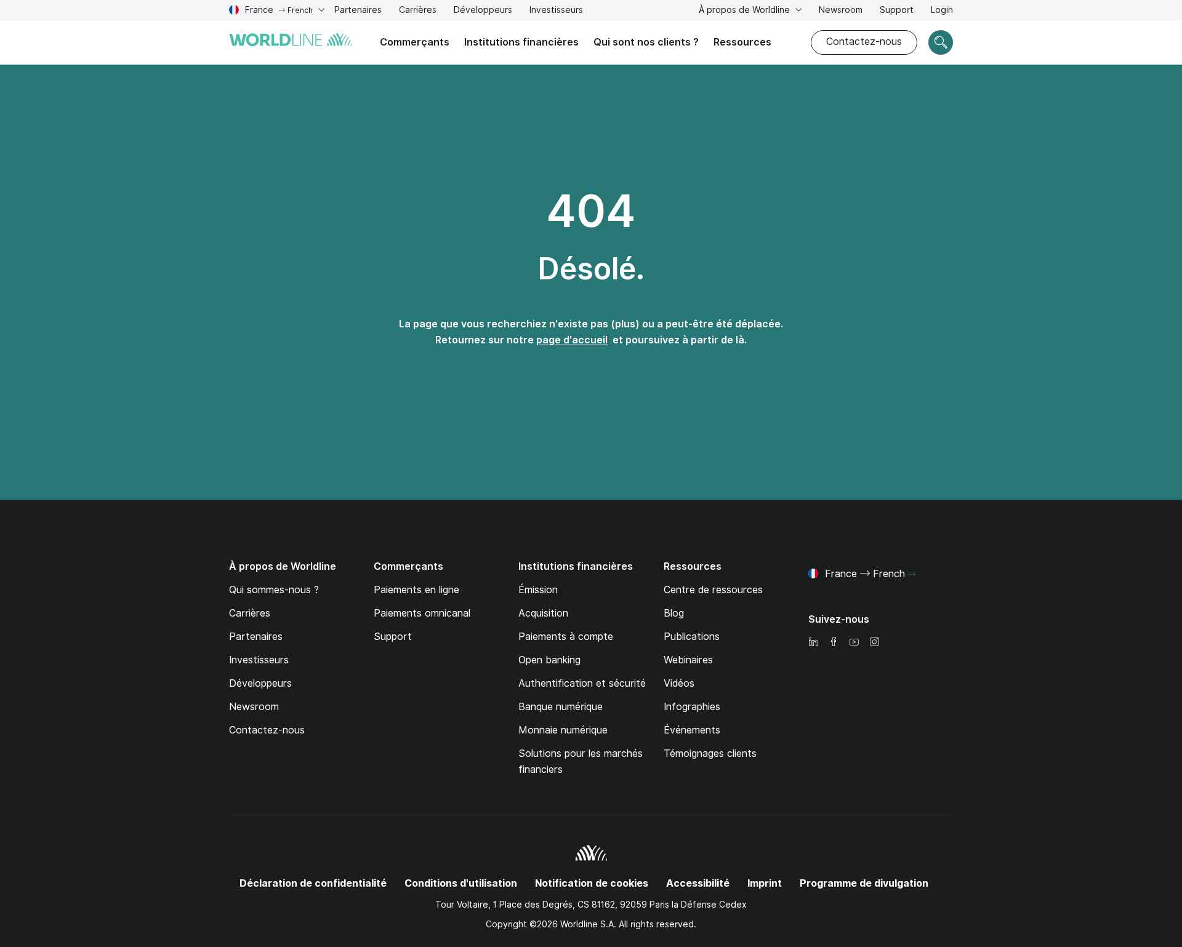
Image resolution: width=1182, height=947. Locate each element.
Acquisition (543, 613)
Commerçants (414, 42)
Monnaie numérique (563, 730)
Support (897, 11)
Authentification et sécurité (582, 683)
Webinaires (688, 660)
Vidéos (679, 683)
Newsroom (840, 10)
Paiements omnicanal (422, 613)
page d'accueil (572, 340)
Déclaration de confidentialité (313, 883)
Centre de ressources (713, 590)
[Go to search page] (940, 42)
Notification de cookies (591, 883)
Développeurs (483, 11)
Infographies (692, 707)
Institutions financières (521, 42)
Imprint (764, 883)
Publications (692, 636)
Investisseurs (556, 11)
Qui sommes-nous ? (274, 590)
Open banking (549, 660)
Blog (674, 613)
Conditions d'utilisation (460, 883)
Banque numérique (560, 707)
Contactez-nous (864, 41)
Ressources (742, 42)
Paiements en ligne (416, 590)
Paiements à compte (565, 636)
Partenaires (358, 10)
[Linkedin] (813, 643)
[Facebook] (833, 643)
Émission (538, 590)
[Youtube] (854, 643)
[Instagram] (874, 643)
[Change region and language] (911, 575)
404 (591, 211)
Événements (692, 730)
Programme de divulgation (864, 883)
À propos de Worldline (745, 10)
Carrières (417, 11)
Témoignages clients (710, 753)
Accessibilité (698, 883)
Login (942, 10)
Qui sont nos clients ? (646, 42)
